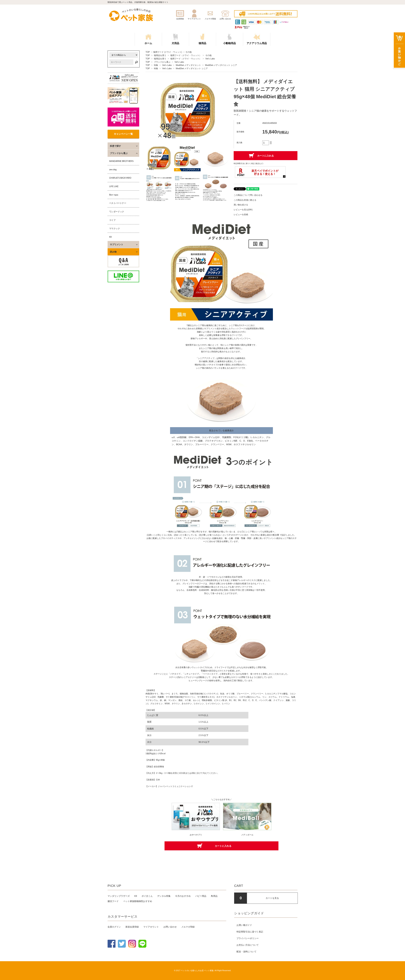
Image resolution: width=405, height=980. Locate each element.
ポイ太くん (147, 896)
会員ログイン (114, 927)
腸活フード (113, 901)
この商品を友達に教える (245, 200)
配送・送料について (246, 951)
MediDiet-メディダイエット (188, 65)
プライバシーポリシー (248, 938)
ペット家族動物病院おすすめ (137, 901)
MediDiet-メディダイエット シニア (221, 65)
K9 (110, 237)
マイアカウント (151, 927)
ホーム (148, 43)
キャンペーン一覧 (123, 133)
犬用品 (175, 43)
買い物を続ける (241, 205)
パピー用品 (200, 896)
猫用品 (202, 43)
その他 (188, 52)
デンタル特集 (164, 896)
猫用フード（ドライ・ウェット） (185, 55)
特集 (156, 65)
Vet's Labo (210, 58)
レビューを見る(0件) (243, 209)
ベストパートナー (117, 203)
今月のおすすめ (183, 896)
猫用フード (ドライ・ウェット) (167, 52)
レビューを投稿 (241, 214)
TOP (148, 52)
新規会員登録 (132, 927)
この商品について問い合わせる (248, 195)
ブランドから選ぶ (162, 62)
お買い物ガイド (244, 925)
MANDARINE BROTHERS (121, 161)
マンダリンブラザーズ (119, 896)
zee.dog (113, 169)
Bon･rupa (113, 194)
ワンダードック (116, 211)
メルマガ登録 (188, 927)
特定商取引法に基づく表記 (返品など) (248, 163)
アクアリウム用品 (257, 43)
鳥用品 (214, 896)
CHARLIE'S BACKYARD (120, 178)
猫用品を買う (160, 55)
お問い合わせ (170, 927)
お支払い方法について (248, 945)
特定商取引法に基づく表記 (250, 931)
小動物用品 (229, 43)
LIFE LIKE (113, 186)
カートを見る (272, 898)
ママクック (114, 228)
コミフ (112, 220)
